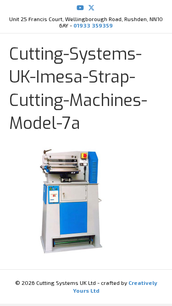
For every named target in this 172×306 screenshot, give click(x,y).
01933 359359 (93, 25)
